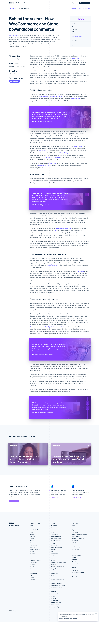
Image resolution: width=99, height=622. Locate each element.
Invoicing (32, 553)
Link (55, 231)
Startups (53, 527)
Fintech (53, 558)
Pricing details (55, 497)
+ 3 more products (77, 36)
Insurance (53, 564)
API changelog (54, 600)
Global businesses (56, 540)
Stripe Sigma (33, 573)
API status (53, 598)
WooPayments (76, 98)
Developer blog (55, 607)
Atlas (31, 527)
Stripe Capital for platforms (52, 157)
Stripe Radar (52, 163)
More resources (76, 549)
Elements (32, 547)
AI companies (54, 553)
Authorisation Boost (35, 530)
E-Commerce (54, 534)
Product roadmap (76, 555)
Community (75, 532)
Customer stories (76, 527)
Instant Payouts (44, 151)
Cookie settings (76, 547)
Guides (73, 525)
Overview (73, 8)
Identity (32, 551)
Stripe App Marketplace (57, 583)
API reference (76, 497)
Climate (32, 538)
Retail (52, 575)
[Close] (96, 614)
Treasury (32, 579)
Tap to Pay (80, 271)
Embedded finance (56, 536)
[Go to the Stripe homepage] (11, 523)
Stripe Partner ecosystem (58, 585)
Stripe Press (75, 561)
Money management (56, 547)
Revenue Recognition (35, 571)
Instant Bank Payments (64, 228)
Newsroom (74, 559)
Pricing (52, 2)
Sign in (74, 3)
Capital (32, 534)
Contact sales (84, 3)
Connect (32, 540)
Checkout (32, 536)
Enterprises (54, 525)
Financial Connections (35, 549)
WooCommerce (14, 35)
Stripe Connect (78, 146)
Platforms (53, 549)
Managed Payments (35, 560)
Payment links (33, 562)
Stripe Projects (55, 604)
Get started (13, 501)
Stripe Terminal (52, 265)
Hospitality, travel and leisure (58, 562)
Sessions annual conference (79, 534)
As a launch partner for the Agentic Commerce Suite (47, 327)
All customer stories (84, 8)
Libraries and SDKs (56, 602)
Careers (74, 557)
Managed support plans (78, 572)
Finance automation (56, 538)
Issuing (32, 556)
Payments (32, 564)
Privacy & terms (76, 536)
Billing (31, 532)
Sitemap (74, 544)
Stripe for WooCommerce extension (50, 96)
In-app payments (55, 543)
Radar (31, 569)
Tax (31, 575)
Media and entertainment (57, 566)
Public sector (54, 573)
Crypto (32, 543)
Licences (74, 542)
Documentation (55, 594)
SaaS (52, 551)
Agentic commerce (56, 530)
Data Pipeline (33, 545)
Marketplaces (54, 545)
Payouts (32, 566)
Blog (73, 530)
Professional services (56, 571)
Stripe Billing (64, 153)
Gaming (53, 560)
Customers (12, 8)
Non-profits (54, 569)
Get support (75, 570)
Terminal (32, 577)
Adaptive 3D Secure (44, 165)
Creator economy (55, 556)
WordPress (75, 58)
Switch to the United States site (68, 618)
